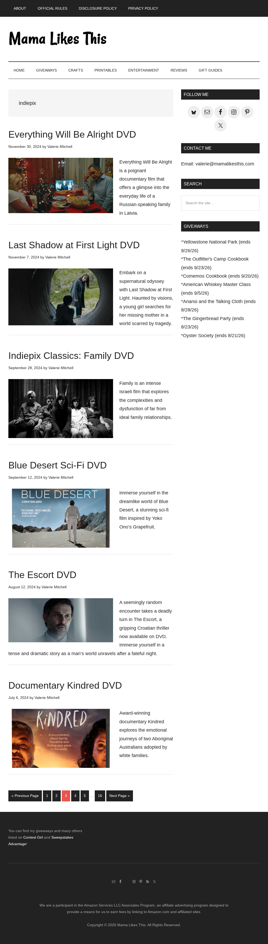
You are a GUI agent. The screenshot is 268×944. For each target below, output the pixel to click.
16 (101, 795)
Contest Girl (33, 837)
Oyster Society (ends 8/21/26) (214, 335)
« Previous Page (25, 797)
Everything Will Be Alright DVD (72, 134)
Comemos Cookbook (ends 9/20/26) (221, 276)
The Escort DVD (42, 574)
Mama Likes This (58, 39)
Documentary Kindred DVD (65, 685)
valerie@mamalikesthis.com (225, 163)
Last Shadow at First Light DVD (74, 245)
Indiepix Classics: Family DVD (71, 355)
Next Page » (119, 797)
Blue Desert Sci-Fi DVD (57, 465)
